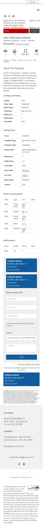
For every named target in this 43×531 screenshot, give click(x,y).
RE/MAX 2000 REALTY (14, 419)
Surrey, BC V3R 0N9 (13, 424)
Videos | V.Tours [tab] (25, 60)
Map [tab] (35, 60)
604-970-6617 (12, 267)
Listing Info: (9, 130)
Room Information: (13, 193)
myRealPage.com (26, 477)
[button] (19, 464)
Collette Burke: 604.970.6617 (17, 437)
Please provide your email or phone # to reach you (20, 324)
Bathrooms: (9, 240)
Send (21, 357)
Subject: (9, 333)
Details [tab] (6, 60)
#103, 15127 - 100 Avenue (15, 422)
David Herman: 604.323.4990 (18, 440)
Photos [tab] (13, 60)
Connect (32, 2)
